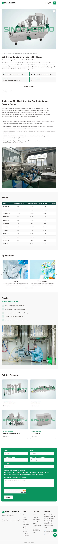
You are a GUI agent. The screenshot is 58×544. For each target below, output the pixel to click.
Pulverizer (35, 517)
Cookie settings (27, 534)
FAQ (24, 515)
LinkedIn (26, 472)
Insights (25, 519)
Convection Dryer (10, 53)
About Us (25, 522)
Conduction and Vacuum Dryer (36, 530)
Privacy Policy (25, 527)
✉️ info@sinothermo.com (50, 530)
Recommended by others (28, 474)
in (10, 91)
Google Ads (8, 472)
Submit (8, 497)
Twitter (41, 472)
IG (7, 520)
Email (31, 450)
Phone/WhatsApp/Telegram (38, 457)
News (24, 517)
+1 (31, 460)
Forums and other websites (12, 474)
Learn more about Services (10, 301)
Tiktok (47, 472)
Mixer (34, 515)
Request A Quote (29, 86)
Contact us (26, 524)
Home (3, 53)
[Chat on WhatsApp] (55, 530)
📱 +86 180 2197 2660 (49, 534)
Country (6, 463)
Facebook (34, 472)
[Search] (45, 3)
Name (6, 450)
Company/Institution (10, 457)
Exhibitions (40, 474)
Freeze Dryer (36, 519)
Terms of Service (25, 530)
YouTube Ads (18, 472)
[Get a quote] (55, 535)
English (49, 3)
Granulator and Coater (37, 526)
